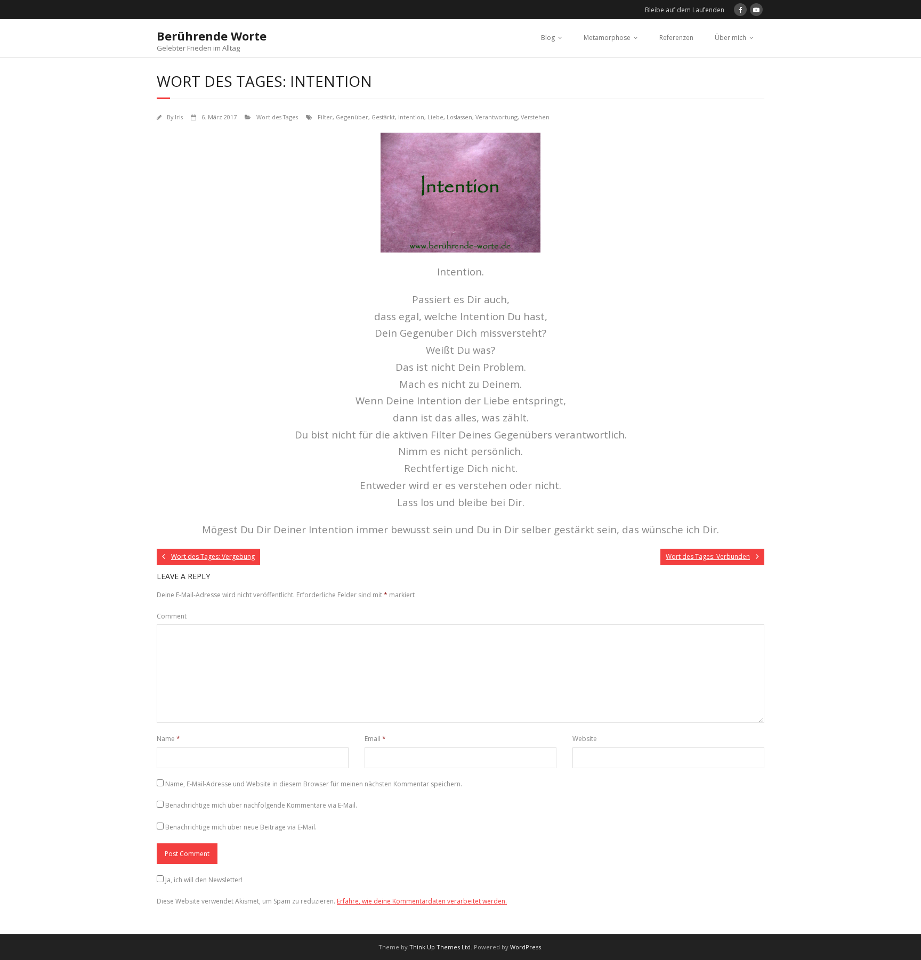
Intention (411, 117)
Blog (548, 37)
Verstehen (535, 117)
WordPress (525, 947)
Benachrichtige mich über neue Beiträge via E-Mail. (241, 827)
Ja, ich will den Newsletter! (204, 879)
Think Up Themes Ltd (440, 947)
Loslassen (459, 117)
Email (375, 738)
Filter (325, 117)
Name (168, 738)
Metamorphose (607, 37)
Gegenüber (352, 117)
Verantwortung (496, 117)
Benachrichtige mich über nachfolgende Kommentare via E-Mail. (261, 805)
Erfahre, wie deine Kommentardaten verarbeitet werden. (422, 901)
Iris (179, 117)
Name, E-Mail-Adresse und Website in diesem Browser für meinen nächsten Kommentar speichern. (313, 783)
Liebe (435, 117)
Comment (172, 616)
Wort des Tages (277, 117)
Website (584, 738)
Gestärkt (383, 117)
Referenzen (676, 37)
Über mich (730, 37)
